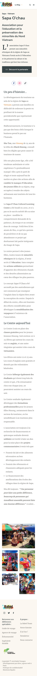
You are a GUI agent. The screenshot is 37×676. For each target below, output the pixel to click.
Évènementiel (7, 637)
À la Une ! (24, 632)
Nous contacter (26, 640)
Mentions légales (9, 670)
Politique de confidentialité (13, 668)
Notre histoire (26, 628)
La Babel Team (26, 623)
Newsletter (24, 636)
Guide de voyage (8, 628)
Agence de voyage (9, 633)
